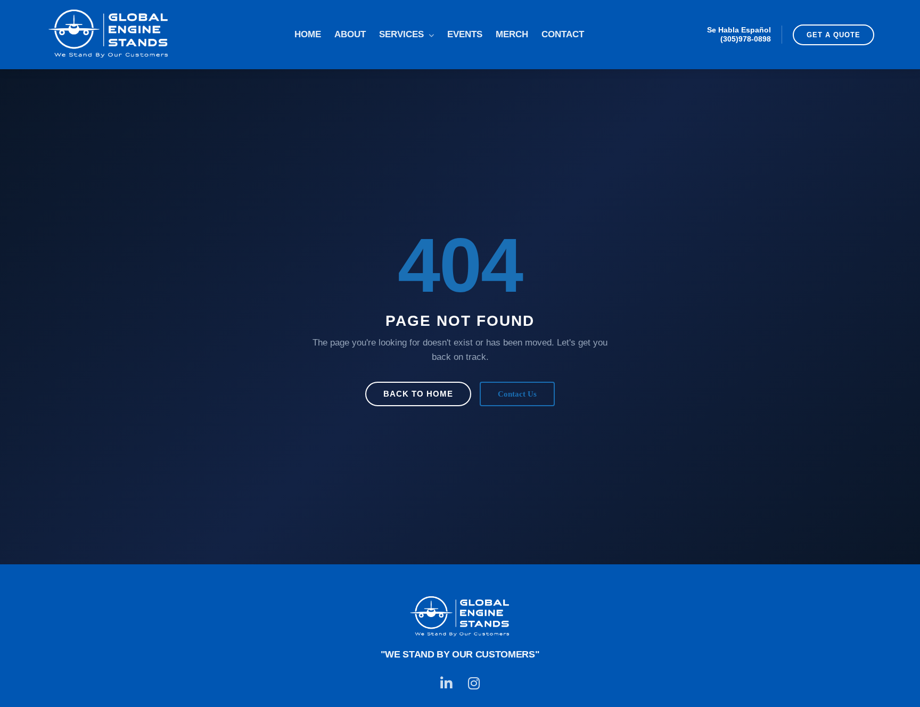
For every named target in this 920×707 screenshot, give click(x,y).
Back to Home (418, 393)
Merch (512, 34)
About (350, 34)
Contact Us (517, 393)
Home (307, 34)
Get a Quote (833, 35)
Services (402, 34)
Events (464, 34)
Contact (562, 34)
